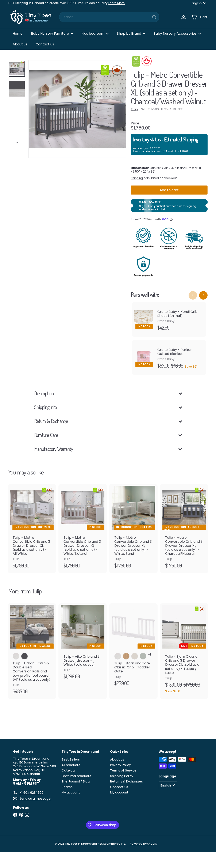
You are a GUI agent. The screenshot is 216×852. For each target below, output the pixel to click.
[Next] (16, 141)
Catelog (68, 770)
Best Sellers (71, 759)
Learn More (116, 3)
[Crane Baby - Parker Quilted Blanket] (169, 357)
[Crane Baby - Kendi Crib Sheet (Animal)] (169, 319)
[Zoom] (77, 109)
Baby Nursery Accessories (175, 33)
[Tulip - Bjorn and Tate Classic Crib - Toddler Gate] (133, 647)
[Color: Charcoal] (24, 656)
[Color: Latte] (134, 656)
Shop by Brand (129, 33)
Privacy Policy (120, 765)
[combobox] (109, 17)
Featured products (76, 776)
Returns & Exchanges (126, 781)
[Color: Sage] (143, 656)
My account (71, 792)
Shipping (137, 178)
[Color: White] (16, 656)
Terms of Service (123, 770)
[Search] (154, 17)
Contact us (45, 44)
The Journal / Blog (76, 781)
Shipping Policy (121, 776)
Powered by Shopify (143, 844)
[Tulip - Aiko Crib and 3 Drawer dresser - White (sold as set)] (82, 643)
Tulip (37, 591)
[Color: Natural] (126, 656)
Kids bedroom (93, 33)
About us (20, 44)
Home (18, 33)
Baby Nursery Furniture (50, 33)
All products (71, 765)
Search (67, 787)
